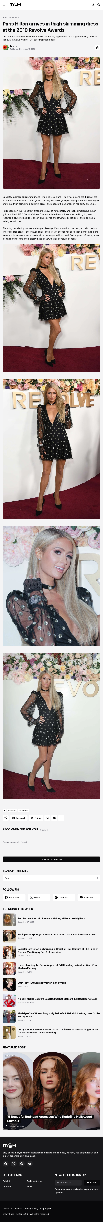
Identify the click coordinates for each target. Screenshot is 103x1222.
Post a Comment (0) (51, 859)
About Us (7, 1208)
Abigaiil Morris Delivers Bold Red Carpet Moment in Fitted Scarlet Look (57, 998)
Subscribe (92, 1182)
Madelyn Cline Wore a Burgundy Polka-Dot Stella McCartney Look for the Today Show (59, 1015)
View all (44, 830)
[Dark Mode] (93, 5)
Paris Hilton (23, 810)
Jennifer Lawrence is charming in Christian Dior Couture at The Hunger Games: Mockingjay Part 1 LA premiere (58, 950)
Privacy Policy (31, 1208)
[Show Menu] (4, 5)
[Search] (99, 5)
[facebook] (6, 1164)
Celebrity (14, 17)
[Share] (97, 47)
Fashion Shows (34, 1181)
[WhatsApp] (47, 818)
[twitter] (14, 1164)
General (7, 1186)
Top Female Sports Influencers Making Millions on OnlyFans (51, 918)
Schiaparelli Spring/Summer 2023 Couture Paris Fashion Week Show (56, 934)
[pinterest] (22, 1164)
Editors (18, 1208)
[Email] (54, 818)
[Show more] (61, 818)
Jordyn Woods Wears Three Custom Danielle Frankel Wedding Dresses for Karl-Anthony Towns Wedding (58, 1031)
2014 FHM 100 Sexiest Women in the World (42, 982)
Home (5, 17)
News (29, 1186)
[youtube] (30, 1164)
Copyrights (45, 1208)
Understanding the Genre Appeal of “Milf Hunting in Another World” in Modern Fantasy (57, 967)
